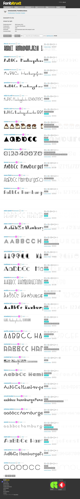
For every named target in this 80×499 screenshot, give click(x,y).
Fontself (60, 489)
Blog (47, 7)
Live (37, 7)
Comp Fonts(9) (55, 126)
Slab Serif (46, 98)
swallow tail (8, 303)
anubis (6, 290)
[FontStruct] (13, 4)
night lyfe (7, 437)
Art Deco (46, 113)
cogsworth (7, 383)
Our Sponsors (6, 491)
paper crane (8, 223)
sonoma (6, 69)
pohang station (9, 409)
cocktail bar (8, 357)
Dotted (46, 215)
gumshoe (7, 82)
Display (46, 59)
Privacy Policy (6, 485)
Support (58, 7)
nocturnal (7, 344)
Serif (45, 373)
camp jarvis (8, 450)
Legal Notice (6, 488)
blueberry (7, 188)
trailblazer (7, 264)
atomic (6, 422)
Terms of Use (6, 483)
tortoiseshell (12, 43)
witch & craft (8, 95)
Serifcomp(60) (47, 429)
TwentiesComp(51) (48, 323)
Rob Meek (16, 494)
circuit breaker (9, 396)
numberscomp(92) (48, 154)
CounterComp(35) (48, 349)
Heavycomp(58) (47, 141)
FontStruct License (47, 167)
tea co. (6, 43)
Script (46, 72)
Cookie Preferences (7, 486)
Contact (23, 13)
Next (10, 475)
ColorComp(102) (48, 126)
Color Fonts (47, 124)
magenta (7, 277)
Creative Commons (47, 46)
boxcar (6, 162)
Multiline (46, 241)
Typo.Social (5, 481)
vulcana (6, 56)
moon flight (8, 175)
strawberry (7, 316)
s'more (6, 121)
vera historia (8, 251)
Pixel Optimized (52, 293)
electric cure (8, 108)
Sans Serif (47, 111)
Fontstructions (11, 13)
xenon (6, 236)
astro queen (8, 210)
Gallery (16, 7)
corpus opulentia (9, 134)
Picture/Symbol (52, 152)
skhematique (8, 149)
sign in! (64, 2)
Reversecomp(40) (48, 243)
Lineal (46, 295)
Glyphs (51, 489)
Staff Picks (50, 35)
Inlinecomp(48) (53, 401)
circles (6, 463)
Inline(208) (47, 401)
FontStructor (28, 7)
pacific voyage (9, 331)
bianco (6, 370)
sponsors (61, 480)
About (4, 489)
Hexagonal (47, 427)
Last (13, 475)
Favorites (18, 13)
